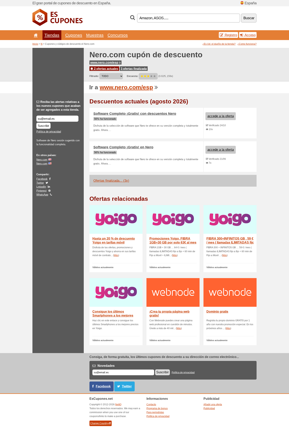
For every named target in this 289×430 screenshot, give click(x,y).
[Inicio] (35, 35)
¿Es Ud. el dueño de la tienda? (219, 44)
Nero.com (41, 159)
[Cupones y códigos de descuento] (57, 25)
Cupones (73, 35)
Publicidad (209, 408)
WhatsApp (42, 194)
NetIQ (118, 404)
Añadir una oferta (212, 404)
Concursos (118, 35)
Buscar (248, 18)
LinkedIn (41, 186)
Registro (230, 35)
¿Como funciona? (247, 44)
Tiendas (51, 35)
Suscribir (43, 125)
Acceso (250, 35)
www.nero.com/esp (104, 62)
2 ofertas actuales (105, 68)
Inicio (35, 44)
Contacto (151, 404)
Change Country (99, 423)
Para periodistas (155, 412)
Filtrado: (94, 76)
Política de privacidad (48, 131)
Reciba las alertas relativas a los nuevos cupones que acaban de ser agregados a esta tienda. (58, 105)
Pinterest (41, 190)
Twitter (40, 182)
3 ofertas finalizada (134, 68)
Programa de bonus (157, 408)
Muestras (95, 35)
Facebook (42, 178)
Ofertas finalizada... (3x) (111, 181)
